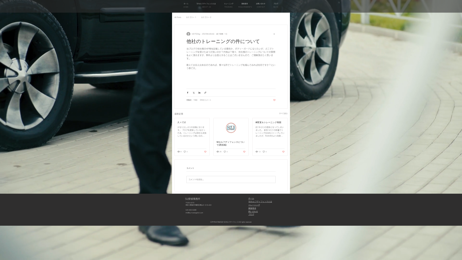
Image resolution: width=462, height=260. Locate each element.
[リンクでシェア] (205, 92)
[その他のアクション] (274, 33)
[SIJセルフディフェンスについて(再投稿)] (231, 128)
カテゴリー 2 (206, 17)
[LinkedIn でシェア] (199, 92)
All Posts (177, 17)
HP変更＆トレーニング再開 (268, 122)
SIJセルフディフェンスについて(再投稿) (231, 143)
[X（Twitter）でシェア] (193, 92)
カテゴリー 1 (191, 17)
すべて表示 (283, 113)
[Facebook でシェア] (187, 92)
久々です (181, 122)
